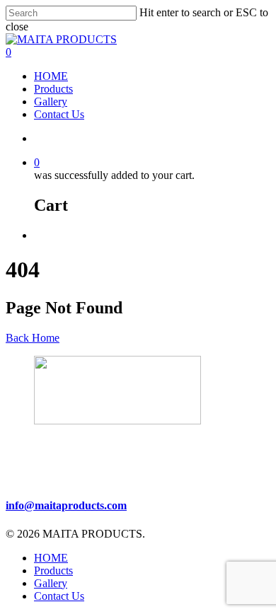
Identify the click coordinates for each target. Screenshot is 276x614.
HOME (51, 76)
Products (53, 89)
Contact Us (59, 114)
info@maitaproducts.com (66, 505)
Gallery (50, 101)
